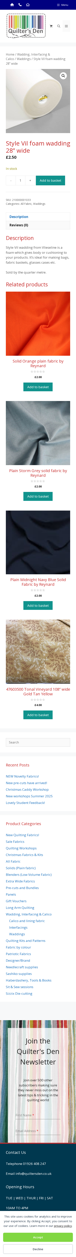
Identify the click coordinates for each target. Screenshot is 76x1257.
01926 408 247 (34, 1163)
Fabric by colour (18, 947)
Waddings (24, 59)
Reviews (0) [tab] (18, 225)
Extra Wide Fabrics (20, 881)
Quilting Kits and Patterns (25, 940)
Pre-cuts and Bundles (22, 888)
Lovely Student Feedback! (25, 802)
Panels (11, 894)
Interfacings (18, 927)
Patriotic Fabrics (18, 954)
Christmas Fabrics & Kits (24, 855)
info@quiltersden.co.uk (33, 1173)
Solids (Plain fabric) (21, 868)
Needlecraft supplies (22, 967)
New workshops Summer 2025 (29, 796)
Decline (38, 1249)
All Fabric (26, 204)
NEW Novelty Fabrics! (22, 776)
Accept (38, 1237)
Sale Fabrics (15, 841)
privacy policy (63, 1226)
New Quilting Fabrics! (22, 835)
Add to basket (50, 180)
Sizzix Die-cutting (19, 993)
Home (10, 54)
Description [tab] (18, 216)
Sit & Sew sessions (19, 987)
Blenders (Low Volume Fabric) (29, 874)
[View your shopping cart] (51, 26)
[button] (63, 75)
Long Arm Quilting (20, 907)
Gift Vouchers (16, 901)
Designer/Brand (18, 960)
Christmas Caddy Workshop (27, 789)
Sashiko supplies (19, 973)
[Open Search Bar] (59, 26)
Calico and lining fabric (27, 921)
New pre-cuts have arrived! (26, 783)
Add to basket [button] (38, 387)
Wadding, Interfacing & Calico (29, 914)
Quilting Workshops (21, 848)
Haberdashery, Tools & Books (28, 980)
